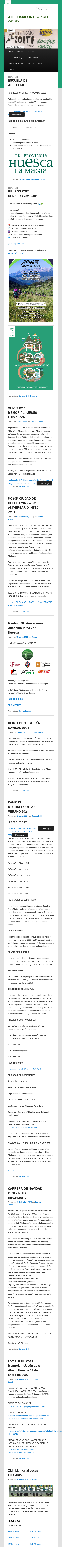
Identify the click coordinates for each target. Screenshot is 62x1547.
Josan (34, 637)
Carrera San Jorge (16, 57)
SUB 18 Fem (13, 1537)
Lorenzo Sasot (37, 421)
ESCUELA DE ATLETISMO (17, 82)
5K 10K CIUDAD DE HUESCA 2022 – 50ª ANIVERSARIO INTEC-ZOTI (24, 505)
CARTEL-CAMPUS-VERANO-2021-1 (23, 828)
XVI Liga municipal (35, 63)
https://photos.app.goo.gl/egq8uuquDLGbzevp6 (27, 1406)
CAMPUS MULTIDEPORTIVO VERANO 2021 (21, 806)
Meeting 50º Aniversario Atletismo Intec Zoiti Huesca (25, 627)
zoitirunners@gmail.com (18, 252)
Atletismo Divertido (16, 63)
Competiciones (25, 711)
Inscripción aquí (17, 243)
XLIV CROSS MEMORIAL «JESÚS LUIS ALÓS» (22, 412)
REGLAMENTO (14, 705)
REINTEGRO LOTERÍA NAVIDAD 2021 (24, 725)
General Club (39, 179)
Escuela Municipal (26, 179)
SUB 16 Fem (13, 1531)
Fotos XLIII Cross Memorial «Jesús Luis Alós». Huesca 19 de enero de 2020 (24, 1368)
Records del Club (34, 57)
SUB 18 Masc (35, 1537)
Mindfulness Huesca (16, 1170)
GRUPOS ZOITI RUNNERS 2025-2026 (23, 193)
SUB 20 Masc (35, 1543)
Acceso (11, 69)
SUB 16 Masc (35, 1531)
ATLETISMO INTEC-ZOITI (28, 16)
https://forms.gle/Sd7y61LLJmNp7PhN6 (24, 1069)
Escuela (20, 51)
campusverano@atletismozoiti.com (22, 1127)
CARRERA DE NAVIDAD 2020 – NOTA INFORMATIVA (25, 1193)
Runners (31, 51)
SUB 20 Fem (13, 1543)
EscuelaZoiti (37, 816)
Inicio (11, 51)
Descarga (16, 114)
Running (33, 396)
